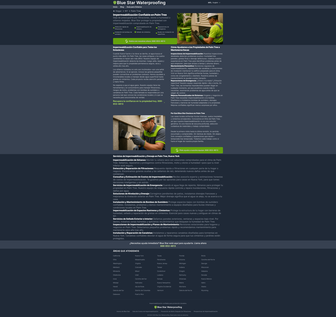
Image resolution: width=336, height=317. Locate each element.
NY (126, 11)
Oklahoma (117, 275)
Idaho (203, 283)
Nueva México (206, 279)
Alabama (204, 271)
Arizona (182, 260)
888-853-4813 (168, 246)
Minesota (116, 271)
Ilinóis (203, 256)
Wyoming (204, 290)
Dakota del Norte (185, 290)
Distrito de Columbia (142, 290)
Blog (122, 7)
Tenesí (159, 267)
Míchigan (182, 263)
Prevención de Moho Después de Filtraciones (176, 311)
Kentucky (182, 275)
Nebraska (138, 283)
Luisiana (160, 275)
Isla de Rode (139, 286)
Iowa (115, 279)
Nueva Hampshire (163, 283)
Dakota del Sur (118, 290)
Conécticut (161, 271)
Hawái (115, 286)
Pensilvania (161, 260)
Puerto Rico (139, 294)
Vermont (160, 290)
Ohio (115, 260)
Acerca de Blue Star (123, 311)
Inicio (115, 7)
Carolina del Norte (208, 260)
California (116, 256)
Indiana (182, 267)
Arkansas (182, 279)
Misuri (137, 271)
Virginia (138, 263)
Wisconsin (205, 267)
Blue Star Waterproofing (162, 315)
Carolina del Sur (141, 279)
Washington (117, 263)
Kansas (159, 279)
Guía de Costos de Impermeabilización (145, 311)
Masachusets (140, 260)
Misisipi (115, 283)
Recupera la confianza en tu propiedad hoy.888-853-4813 (138, 102)
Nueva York (139, 256)
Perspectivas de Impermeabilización (206, 311)
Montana (182, 286)
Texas (159, 256)
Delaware (116, 294)
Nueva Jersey (162, 263)
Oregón (182, 271)
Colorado (138, 267)
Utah (137, 275)
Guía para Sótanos (134, 7)
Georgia (204, 263)
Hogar (118, 11)
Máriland (116, 267)
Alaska (203, 286)
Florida (181, 256)
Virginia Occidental (164, 286)
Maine (181, 283)
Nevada (204, 275)
